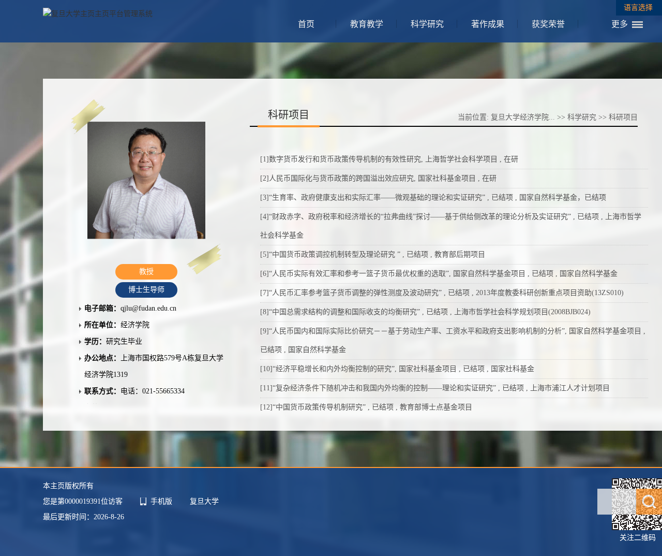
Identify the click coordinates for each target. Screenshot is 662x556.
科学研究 (427, 24)
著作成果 (487, 24)
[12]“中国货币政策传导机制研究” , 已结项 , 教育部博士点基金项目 (366, 407)
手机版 (161, 501)
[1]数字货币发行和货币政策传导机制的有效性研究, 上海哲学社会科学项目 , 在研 (389, 159)
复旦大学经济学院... (523, 117)
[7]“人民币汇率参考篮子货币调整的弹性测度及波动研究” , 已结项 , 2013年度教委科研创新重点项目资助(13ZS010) (442, 293)
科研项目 (623, 117)
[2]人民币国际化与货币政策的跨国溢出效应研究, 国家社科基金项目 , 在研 (378, 178)
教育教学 (366, 24)
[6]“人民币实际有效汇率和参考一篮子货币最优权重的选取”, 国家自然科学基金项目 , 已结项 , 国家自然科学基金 (439, 273)
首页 (306, 24)
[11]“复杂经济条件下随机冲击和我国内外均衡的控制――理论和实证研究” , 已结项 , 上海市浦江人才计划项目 (435, 388)
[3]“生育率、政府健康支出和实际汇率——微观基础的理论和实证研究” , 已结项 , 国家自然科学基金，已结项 (433, 197)
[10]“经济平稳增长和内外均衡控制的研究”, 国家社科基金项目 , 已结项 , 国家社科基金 (397, 369)
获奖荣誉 (548, 24)
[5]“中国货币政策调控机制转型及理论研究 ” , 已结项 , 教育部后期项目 (372, 254)
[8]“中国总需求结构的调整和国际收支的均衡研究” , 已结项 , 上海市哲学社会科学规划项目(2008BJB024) (425, 312)
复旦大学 (204, 501)
